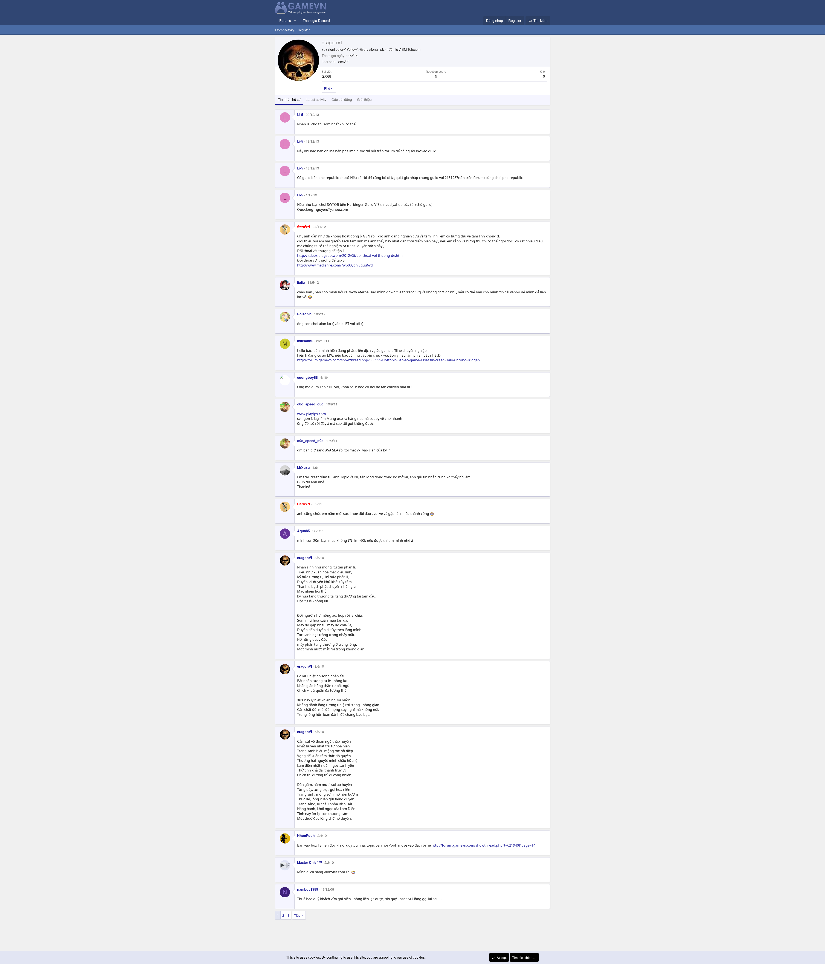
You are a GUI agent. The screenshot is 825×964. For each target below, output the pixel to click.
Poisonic (304, 313)
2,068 (326, 76)
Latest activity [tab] (316, 99)
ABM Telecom (409, 49)
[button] (295, 20)
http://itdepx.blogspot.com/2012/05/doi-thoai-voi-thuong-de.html (350, 255)
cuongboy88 (307, 377)
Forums (285, 20)
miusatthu (305, 340)
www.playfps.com (311, 413)
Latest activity (284, 30)
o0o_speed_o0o (310, 404)
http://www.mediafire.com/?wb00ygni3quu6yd (335, 265)
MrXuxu (303, 467)
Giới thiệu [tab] (364, 99)
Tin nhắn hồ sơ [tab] (289, 99)
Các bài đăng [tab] (342, 99)
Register (304, 30)
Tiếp (297, 915)
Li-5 (300, 114)
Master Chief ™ (309, 862)
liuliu (301, 282)
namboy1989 (307, 889)
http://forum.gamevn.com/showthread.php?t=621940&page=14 (483, 845)
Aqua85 (303, 530)
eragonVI (304, 557)
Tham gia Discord (316, 20)
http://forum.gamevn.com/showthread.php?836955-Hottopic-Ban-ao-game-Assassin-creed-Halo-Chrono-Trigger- (388, 360)
